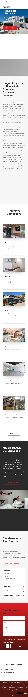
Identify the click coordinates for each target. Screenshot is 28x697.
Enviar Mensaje (18, 646)
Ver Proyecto (10, 356)
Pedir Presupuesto (12, 53)
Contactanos (10, 173)
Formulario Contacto (14, 526)
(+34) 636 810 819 (12, 518)
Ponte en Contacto (12, 563)
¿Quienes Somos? (11, 482)
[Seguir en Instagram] (16, 654)
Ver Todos (14, 433)
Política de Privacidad (8, 642)
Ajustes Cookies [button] (12, 693)
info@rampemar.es (9, 672)
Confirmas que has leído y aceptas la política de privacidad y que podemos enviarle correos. (14, 641)
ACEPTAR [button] (20, 693)
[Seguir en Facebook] (12, 654)
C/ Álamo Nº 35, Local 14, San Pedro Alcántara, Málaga (13, 665)
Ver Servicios (10, 27)
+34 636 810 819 (8, 669)
